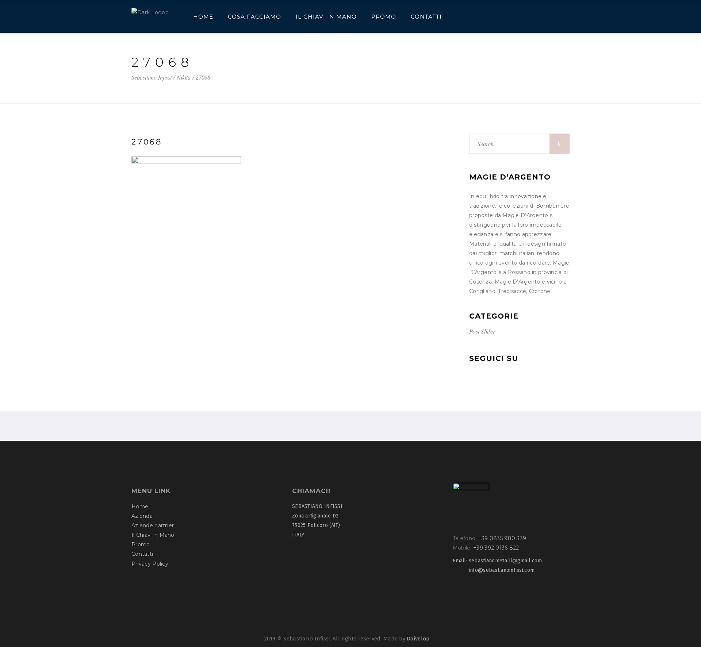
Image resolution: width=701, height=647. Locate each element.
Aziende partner (152, 525)
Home (139, 506)
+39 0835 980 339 (502, 538)
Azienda (142, 516)
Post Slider (482, 331)
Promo (140, 544)
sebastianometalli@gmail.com (505, 561)
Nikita (184, 77)
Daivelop (418, 638)
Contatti (142, 554)
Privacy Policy (149, 564)
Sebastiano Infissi (151, 77)
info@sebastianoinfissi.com (502, 570)
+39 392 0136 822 (496, 547)
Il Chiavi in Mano (153, 535)
